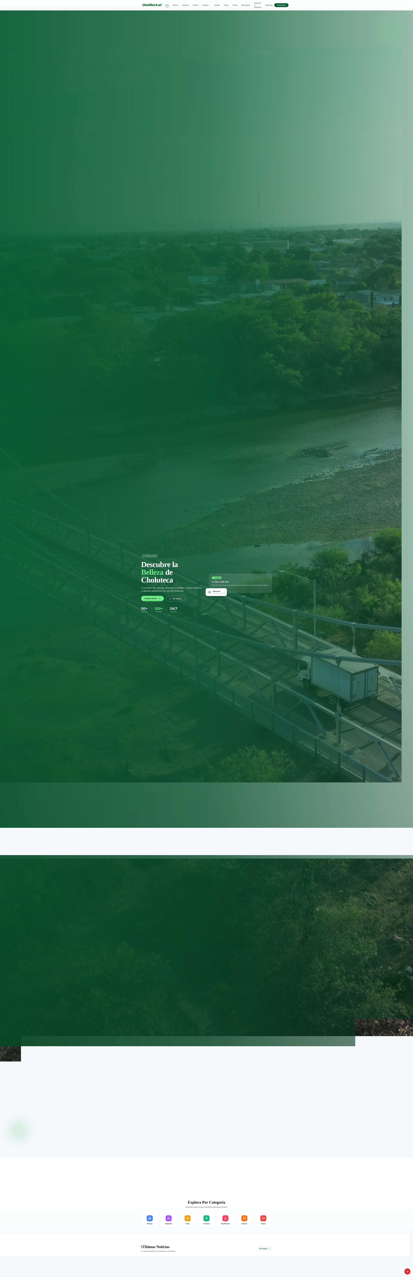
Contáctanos (281, 5)
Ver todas (263, 1248)
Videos (226, 5)
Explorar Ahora (151, 598)
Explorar (205, 5)
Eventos (195, 5)
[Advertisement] (205, 1175)
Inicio (167, 5)
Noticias (175, 5)
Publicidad (269, 5)
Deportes (185, 5)
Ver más (215, 589)
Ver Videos (177, 599)
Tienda (235, 5)
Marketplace (245, 5)
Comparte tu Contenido (257, 5)
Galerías (217, 5)
